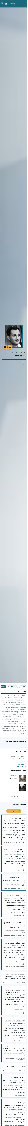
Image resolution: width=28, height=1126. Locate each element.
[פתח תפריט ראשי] (25, 4)
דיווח (3, 982)
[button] (5, 347)
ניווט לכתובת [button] (20, 767)
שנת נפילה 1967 (21, 745)
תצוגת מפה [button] (21, 764)
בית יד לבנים (14, 786)
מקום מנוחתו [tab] (22, 686)
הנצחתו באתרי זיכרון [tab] (12, 686)
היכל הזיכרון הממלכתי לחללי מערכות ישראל (10, 778)
